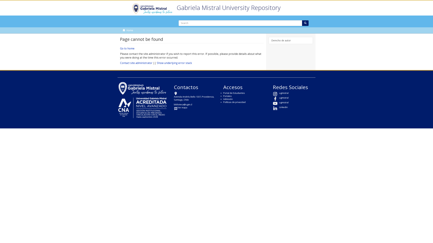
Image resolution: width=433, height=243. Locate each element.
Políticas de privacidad (234, 102)
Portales (227, 96)
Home (129, 30)
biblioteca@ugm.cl (183, 104)
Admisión (228, 99)
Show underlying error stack (174, 63)
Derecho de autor (281, 40)
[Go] (305, 23)
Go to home (127, 48)
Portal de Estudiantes (234, 93)
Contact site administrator (136, 63)
